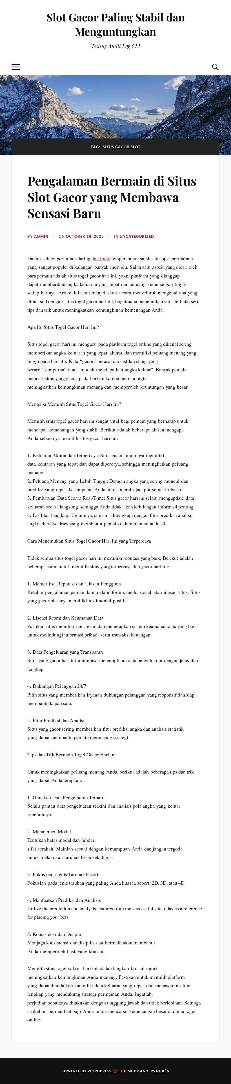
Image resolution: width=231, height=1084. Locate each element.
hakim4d (101, 258)
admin (41, 236)
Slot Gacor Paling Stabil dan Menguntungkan (115, 24)
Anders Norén (155, 1071)
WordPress (99, 1071)
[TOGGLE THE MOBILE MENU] (16, 67)
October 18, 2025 (85, 236)
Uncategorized (137, 236)
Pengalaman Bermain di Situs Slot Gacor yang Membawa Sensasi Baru (111, 196)
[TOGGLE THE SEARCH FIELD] (215, 67)
